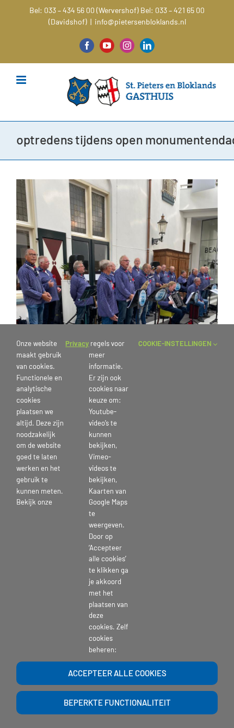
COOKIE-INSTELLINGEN (175, 343)
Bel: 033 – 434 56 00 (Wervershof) (84, 10)
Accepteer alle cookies (117, 673)
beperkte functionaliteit (117, 702)
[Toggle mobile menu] (22, 80)
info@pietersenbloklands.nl (140, 21)
